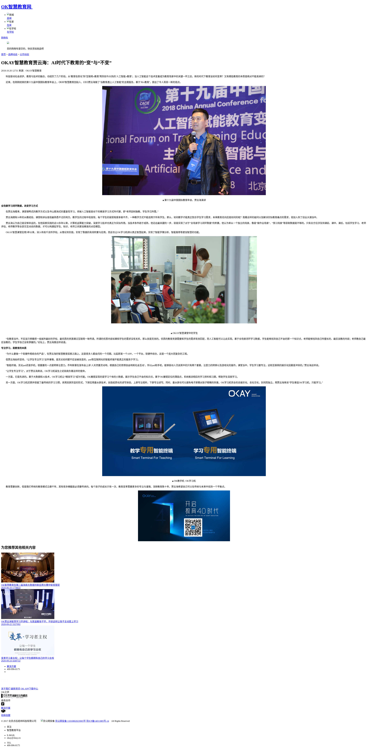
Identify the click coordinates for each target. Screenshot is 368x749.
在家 (9, 25)
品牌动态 (12, 54)
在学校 (10, 32)
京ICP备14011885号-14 (97, 721)
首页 (3, 54)
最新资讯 (15, 688)
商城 (9, 18)
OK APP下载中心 (29, 688)
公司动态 (24, 54)
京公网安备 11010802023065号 (70, 721)
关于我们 (5, 688)
